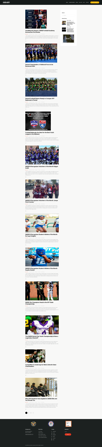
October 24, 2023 (31, 368)
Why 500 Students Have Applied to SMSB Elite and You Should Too (41, 399)
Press (27, 368)
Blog (25, 368)
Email (66, 431)
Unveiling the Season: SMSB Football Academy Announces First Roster (40, 31)
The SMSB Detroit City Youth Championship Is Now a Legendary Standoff (41, 337)
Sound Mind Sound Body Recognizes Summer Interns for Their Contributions (70, 30)
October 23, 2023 (31, 402)
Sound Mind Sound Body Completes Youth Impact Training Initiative (71, 24)
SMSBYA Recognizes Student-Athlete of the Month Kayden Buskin (41, 269)
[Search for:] (68, 15)
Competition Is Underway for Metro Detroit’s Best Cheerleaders (40, 365)
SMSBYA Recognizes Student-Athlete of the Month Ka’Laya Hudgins (41, 235)
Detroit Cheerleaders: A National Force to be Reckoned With (39, 65)
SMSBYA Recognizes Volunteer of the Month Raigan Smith (41, 167)
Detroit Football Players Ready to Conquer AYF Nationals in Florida (39, 99)
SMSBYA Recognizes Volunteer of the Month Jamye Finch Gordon (41, 201)
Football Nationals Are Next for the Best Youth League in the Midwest (39, 133)
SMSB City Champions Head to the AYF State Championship (39, 303)
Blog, (68, 20)
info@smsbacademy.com (29, 434)
